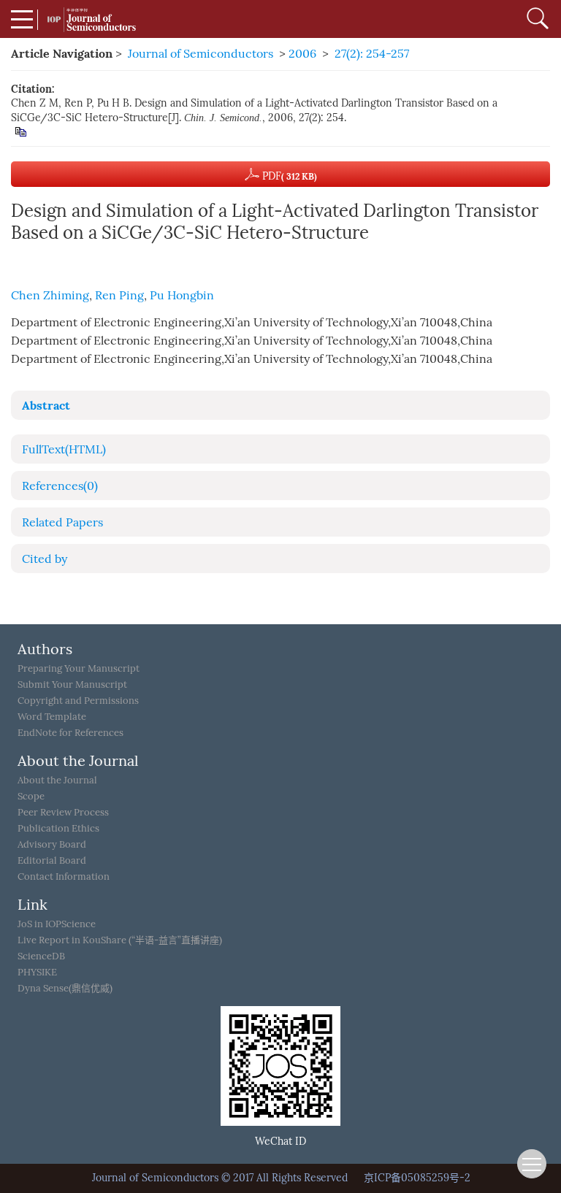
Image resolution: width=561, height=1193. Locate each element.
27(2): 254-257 (372, 54)
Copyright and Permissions (78, 700)
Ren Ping (119, 295)
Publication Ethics (58, 828)
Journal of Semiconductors (200, 54)
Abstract (46, 405)
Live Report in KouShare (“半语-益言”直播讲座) (120, 940)
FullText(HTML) (64, 449)
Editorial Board (52, 860)
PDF (288, 176)
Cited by (44, 559)
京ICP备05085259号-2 (417, 1178)
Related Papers (62, 522)
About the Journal (57, 780)
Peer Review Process (63, 812)
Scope (31, 796)
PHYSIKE (37, 972)
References (60, 486)
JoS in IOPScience (57, 923)
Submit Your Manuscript (72, 684)
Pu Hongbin (182, 295)
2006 (302, 54)
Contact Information (64, 876)
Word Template (52, 716)
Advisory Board (52, 844)
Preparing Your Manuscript (79, 668)
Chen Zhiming (50, 295)
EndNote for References (70, 732)
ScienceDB (41, 956)
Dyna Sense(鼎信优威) (65, 988)
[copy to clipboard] (20, 131)
